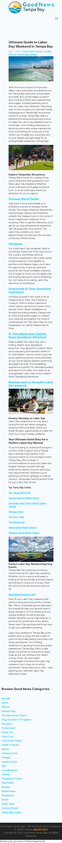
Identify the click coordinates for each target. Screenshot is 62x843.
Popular (6, 774)
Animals (6, 698)
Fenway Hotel (16, 511)
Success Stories (10, 808)
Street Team (8, 804)
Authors (6, 707)
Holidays (6, 757)
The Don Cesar (16, 517)
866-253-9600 (40, 829)
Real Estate (8, 782)
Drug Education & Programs (16, 719)
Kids (4, 766)
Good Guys (7, 736)
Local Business (9, 770)
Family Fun (7, 732)
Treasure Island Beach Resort (24, 532)
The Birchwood (16, 522)
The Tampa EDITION (20, 492)
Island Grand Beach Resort (23, 527)
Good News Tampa (32, 51)
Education (7, 724)
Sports (5, 799)
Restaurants (8, 795)
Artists (5, 702)
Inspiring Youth (9, 761)
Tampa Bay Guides (27, 54)
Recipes (6, 787)
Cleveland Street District (14, 715)
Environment (8, 728)
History (5, 749)
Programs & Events (12, 778)
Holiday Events (9, 753)
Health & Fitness (10, 745)
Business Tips (8, 711)
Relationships (8, 791)
